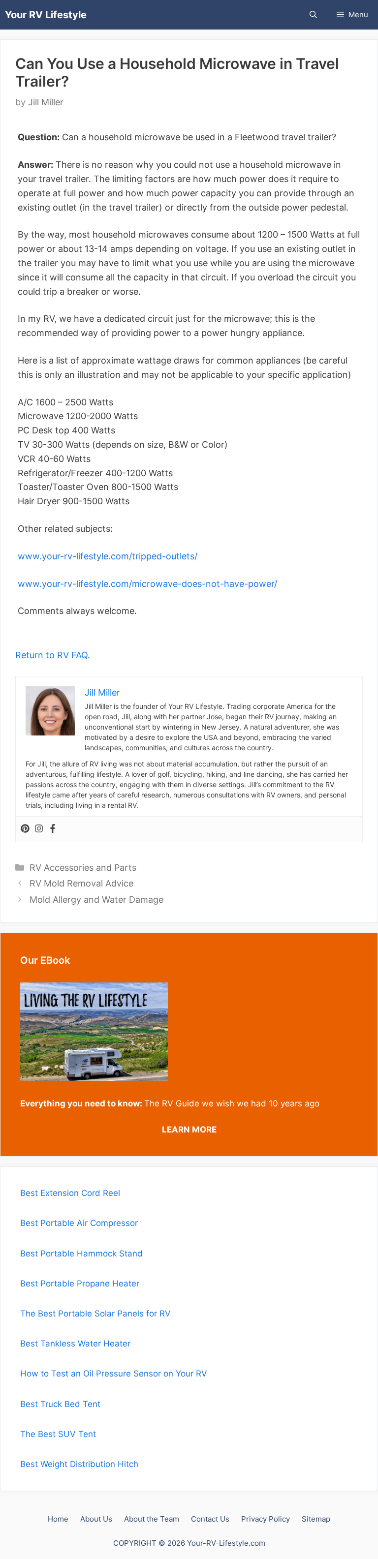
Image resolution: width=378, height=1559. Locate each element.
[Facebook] (52, 829)
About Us (96, 1519)
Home (58, 1519)
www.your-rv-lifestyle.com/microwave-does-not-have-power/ (147, 584)
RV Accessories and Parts (83, 867)
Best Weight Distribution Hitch (79, 1464)
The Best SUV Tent (58, 1434)
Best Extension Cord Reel (70, 1193)
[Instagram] (38, 829)
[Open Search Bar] (313, 15)
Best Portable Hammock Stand (81, 1253)
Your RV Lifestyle (46, 15)
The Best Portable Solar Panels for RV (95, 1313)
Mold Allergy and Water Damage (96, 899)
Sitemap (316, 1519)
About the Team (151, 1519)
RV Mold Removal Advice (81, 883)
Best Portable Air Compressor (80, 1223)
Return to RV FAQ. (52, 655)
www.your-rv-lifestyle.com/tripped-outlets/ (107, 556)
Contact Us (210, 1519)
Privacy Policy (265, 1519)
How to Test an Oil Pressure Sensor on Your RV (113, 1373)
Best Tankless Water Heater (75, 1343)
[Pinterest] (25, 829)
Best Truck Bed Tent (60, 1404)
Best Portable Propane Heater (79, 1283)
